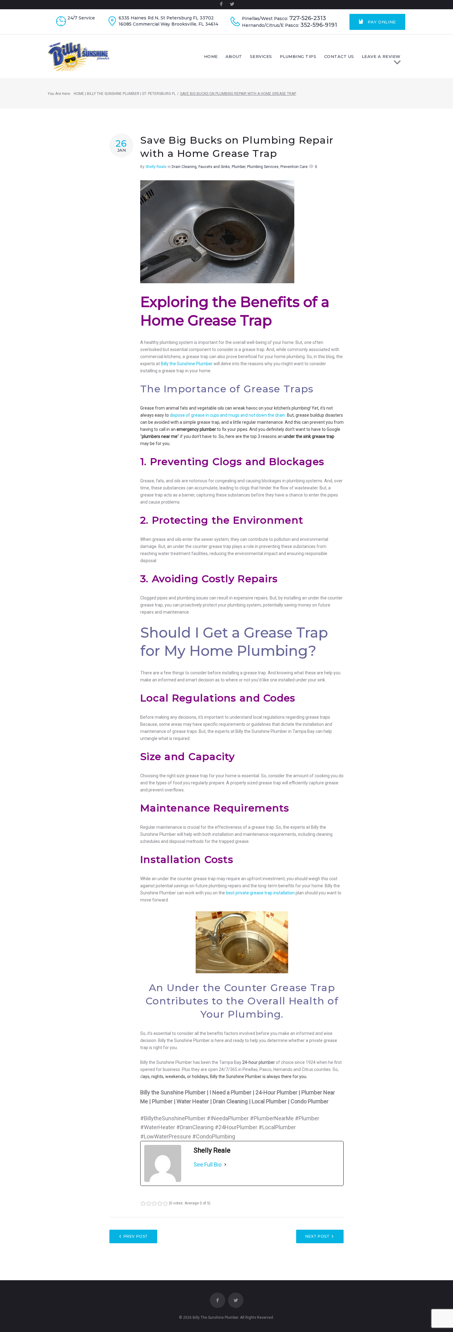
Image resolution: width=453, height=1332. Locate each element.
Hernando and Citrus (293, 1069)
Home (211, 56)
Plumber (238, 167)
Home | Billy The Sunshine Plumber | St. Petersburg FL (125, 94)
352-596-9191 (318, 25)
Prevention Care (294, 167)
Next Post (317, 1236)
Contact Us (339, 56)
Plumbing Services (263, 167)
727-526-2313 (307, 18)
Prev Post (136, 1236)
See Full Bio (208, 1164)
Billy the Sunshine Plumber (187, 363)
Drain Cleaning (184, 167)
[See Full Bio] (225, 1164)
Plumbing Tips (298, 56)
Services (261, 56)
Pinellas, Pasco (257, 1069)
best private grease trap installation (260, 892)
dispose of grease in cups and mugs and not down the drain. (228, 415)
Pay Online (381, 21)
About (234, 56)
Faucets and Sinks (214, 167)
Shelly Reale (155, 167)
